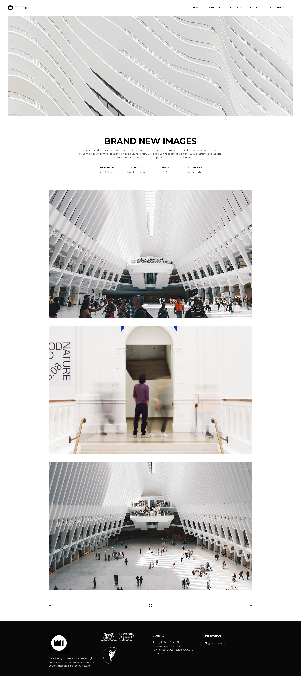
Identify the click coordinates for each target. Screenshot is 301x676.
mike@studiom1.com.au (167, 645)
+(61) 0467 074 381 (168, 642)
